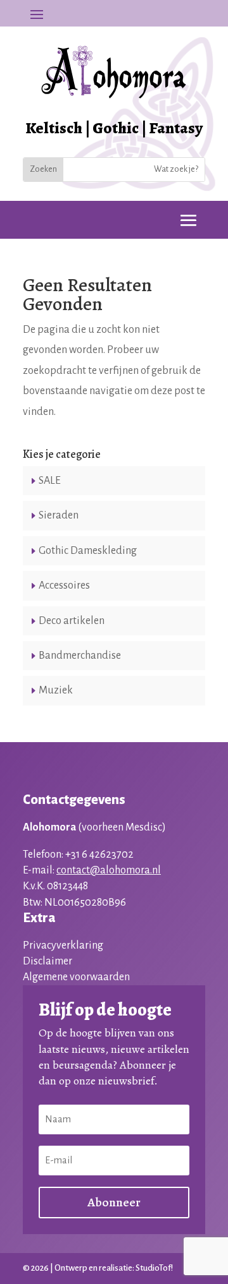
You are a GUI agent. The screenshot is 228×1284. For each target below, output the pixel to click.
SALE (50, 480)
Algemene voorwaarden (76, 977)
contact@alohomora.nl (108, 870)
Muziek (56, 690)
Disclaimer (47, 961)
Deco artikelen (71, 621)
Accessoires (64, 585)
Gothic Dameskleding (88, 550)
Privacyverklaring (63, 945)
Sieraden (59, 515)
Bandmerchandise (80, 655)
